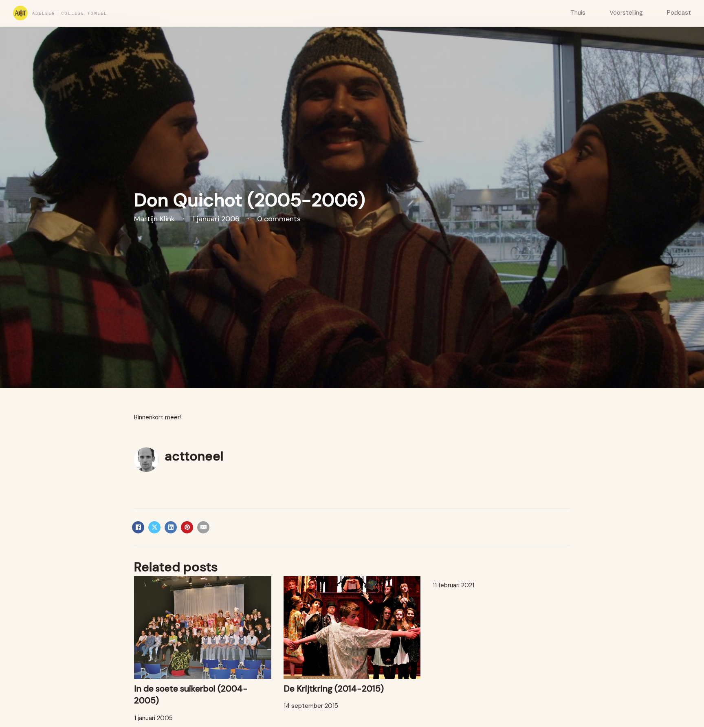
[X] (154, 527)
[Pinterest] (187, 527)
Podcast (679, 13)
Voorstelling (626, 13)
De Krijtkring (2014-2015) (334, 688)
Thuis (577, 13)
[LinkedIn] (171, 527)
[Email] (203, 527)
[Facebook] (138, 527)
